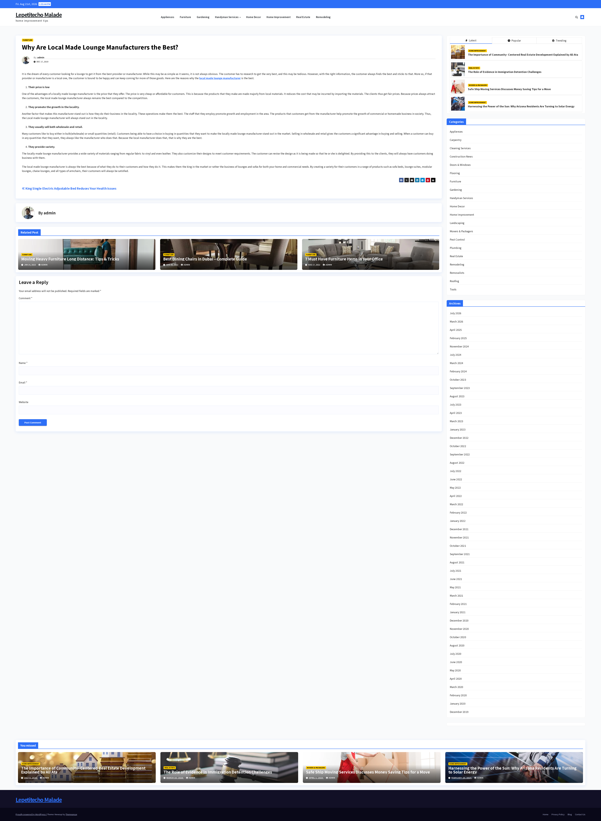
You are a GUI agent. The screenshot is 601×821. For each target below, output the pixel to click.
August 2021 (457, 562)
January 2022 (457, 521)
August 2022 (457, 462)
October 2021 (458, 546)
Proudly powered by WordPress (31, 814)
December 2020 (459, 620)
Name (23, 363)
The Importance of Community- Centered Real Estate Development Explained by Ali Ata (523, 54)
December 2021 (459, 529)
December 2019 (459, 712)
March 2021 (456, 595)
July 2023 (455, 404)
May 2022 (455, 487)
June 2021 (456, 579)
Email (23, 382)
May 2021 (455, 587)
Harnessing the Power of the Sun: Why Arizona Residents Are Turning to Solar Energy (521, 106)
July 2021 (455, 570)
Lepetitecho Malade (39, 14)
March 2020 (456, 687)
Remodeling (323, 17)
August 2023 (457, 396)
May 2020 (455, 670)
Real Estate (303, 17)
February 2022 (458, 512)
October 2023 (458, 379)
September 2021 (460, 554)
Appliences (167, 17)
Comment (25, 298)
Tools (453, 289)
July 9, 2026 (31, 777)
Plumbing (456, 248)
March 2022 (456, 504)
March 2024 (456, 363)
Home (545, 814)
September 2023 (460, 388)
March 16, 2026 (175, 777)
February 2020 (458, 695)
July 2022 (455, 471)
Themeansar (71, 814)
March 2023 (456, 421)
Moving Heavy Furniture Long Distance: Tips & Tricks (70, 259)
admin (40, 57)
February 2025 (458, 338)
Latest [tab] (472, 40)
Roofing (454, 281)
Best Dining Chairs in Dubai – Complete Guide (205, 259)
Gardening (203, 17)
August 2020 (457, 645)
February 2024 (458, 371)
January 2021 (457, 612)
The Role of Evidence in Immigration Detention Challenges (504, 72)
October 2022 (458, 446)
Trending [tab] (560, 40)
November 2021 (459, 537)
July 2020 (455, 654)
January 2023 (457, 429)
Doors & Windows (460, 165)
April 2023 (456, 413)
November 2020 (459, 629)
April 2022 (456, 496)
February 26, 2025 (461, 777)
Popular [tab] (516, 40)
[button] (576, 17)
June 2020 (456, 662)
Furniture (185, 17)
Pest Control (457, 239)
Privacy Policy (558, 814)
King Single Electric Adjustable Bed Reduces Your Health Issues (70, 188)
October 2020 (458, 637)
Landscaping (457, 223)
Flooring (455, 173)
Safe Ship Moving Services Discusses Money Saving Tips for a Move (509, 89)
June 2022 (456, 479)
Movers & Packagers (478, 85)
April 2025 (456, 330)
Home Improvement (279, 17)
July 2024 (455, 355)
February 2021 (458, 604)
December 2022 (459, 438)
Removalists (457, 273)
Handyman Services (227, 17)
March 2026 (456, 321)
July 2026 (455, 313)
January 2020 (457, 703)
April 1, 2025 (316, 777)
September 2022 (460, 454)
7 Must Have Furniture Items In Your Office (344, 259)
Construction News (461, 156)
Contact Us (580, 814)
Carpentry (456, 140)
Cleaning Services (460, 148)
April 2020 (456, 678)
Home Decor (253, 17)
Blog (570, 814)
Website (23, 402)
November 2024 (459, 346)
